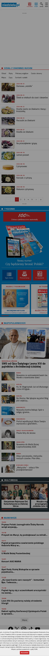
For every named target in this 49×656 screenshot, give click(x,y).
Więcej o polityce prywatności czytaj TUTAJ (24, 649)
